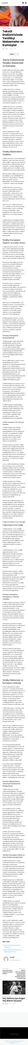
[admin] (3, 49)
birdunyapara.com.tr (14, 1042)
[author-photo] (4, 1004)
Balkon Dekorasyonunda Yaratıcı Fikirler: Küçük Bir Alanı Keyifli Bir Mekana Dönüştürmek (20, 974)
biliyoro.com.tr (8, 1041)
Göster (16, 54)
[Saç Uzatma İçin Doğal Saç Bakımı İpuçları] (14, 987)
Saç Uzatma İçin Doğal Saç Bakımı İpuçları (8, 972)
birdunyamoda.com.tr (17, 1041)
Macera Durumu (7, 28)
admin (6, 48)
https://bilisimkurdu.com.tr (15, 960)
